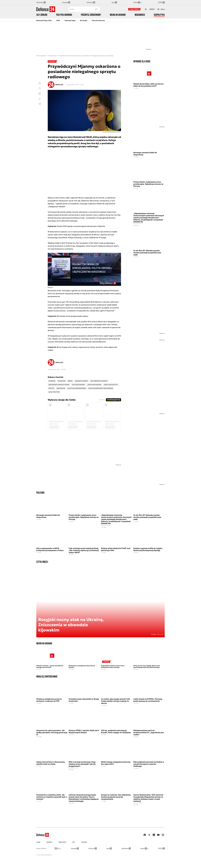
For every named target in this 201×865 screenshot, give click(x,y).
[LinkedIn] (154, 835)
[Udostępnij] (39, 104)
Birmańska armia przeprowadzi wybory (72, 316)
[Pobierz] (39, 98)
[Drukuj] (39, 93)
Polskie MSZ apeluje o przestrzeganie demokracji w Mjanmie (81, 226)
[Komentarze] (39, 88)
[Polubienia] (39, 83)
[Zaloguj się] (145, 9)
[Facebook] (145, 835)
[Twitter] (149, 835)
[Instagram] (163, 835)
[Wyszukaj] (96, 9)
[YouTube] (158, 835)
